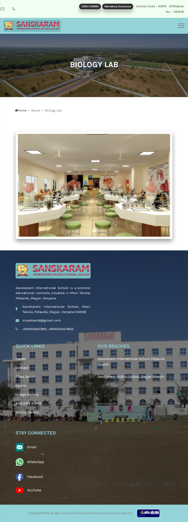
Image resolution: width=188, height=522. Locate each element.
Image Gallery (27, 394)
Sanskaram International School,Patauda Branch (131, 361)
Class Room (25, 376)
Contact (22, 368)
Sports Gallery (27, 412)
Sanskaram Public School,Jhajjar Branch (130, 376)
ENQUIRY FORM (28, 403)
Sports (21, 385)
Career (21, 359)
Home (22, 110)
